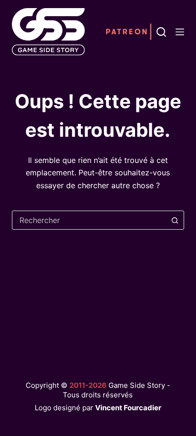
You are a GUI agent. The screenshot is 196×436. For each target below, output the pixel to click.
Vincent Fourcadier (128, 407)
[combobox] (89, 220)
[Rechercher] (161, 32)
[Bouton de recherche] (175, 220)
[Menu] (180, 32)
